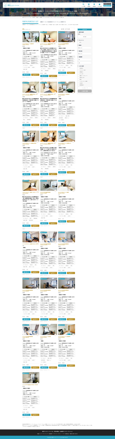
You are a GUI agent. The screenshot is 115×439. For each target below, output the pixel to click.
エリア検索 (83, 6)
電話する (36, 74)
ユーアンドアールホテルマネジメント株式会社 (48, 79)
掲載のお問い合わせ (74, 433)
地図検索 (94, 6)
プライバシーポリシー (57, 433)
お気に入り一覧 (107, 3)
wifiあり (81, 83)
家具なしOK (82, 77)
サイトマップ (45, 433)
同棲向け (81, 72)
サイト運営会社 (66, 433)
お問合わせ (27, 74)
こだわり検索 (99, 6)
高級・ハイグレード (83, 75)
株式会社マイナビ (29, 77)
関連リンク (39, 433)
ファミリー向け (83, 70)
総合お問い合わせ (107, 5)
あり (80, 42)
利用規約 (50, 433)
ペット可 (81, 73)
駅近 (80, 79)
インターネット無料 (83, 81)
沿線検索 (88, 6)
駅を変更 (84, 36)
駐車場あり (82, 85)
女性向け (81, 68)
